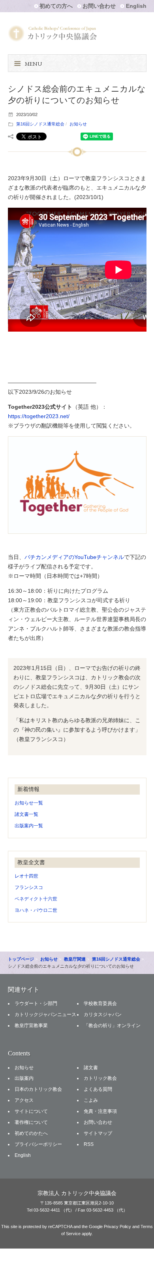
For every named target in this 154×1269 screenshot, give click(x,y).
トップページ (21, 959)
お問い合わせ (99, 6)
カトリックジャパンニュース (45, 1014)
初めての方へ (56, 6)
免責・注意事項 (100, 1111)
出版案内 (24, 1078)
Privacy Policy (117, 1226)
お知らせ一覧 (29, 803)
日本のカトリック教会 (38, 1089)
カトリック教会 (100, 1078)
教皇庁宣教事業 (31, 1025)
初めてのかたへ (31, 1133)
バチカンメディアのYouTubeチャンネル (74, 557)
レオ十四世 (26, 876)
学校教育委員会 (100, 1003)
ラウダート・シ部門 (36, 1003)
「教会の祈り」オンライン (112, 1025)
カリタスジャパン (103, 1014)
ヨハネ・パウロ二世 (36, 910)
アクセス (24, 1100)
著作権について (31, 1122)
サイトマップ (98, 1133)
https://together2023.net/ (38, 416)
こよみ (91, 1100)
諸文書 (91, 1067)
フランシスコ (29, 887)
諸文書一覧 (26, 814)
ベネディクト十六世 (36, 899)
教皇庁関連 (75, 959)
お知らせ (78, 124)
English (136, 6)
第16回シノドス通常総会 (40, 124)
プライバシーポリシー (38, 1144)
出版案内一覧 (29, 825)
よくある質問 (98, 1089)
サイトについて (31, 1111)
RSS (89, 1144)
